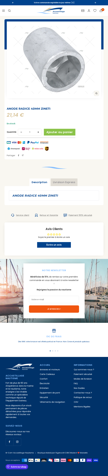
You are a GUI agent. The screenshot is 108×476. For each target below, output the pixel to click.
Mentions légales (82, 406)
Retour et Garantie (49, 215)
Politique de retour (83, 397)
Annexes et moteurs (50, 369)
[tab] (39, 182)
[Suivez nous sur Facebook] (9, 442)
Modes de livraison (83, 378)
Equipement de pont (50, 392)
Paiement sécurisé (83, 374)
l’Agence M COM (62, 453)
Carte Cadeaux (47, 374)
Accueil (10, 104)
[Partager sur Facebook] (18, 155)
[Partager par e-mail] (22, 155)
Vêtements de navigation (52, 402)
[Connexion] (89, 10)
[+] (72, 2)
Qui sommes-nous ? (84, 369)
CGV (76, 402)
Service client (22, 215)
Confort (44, 378)
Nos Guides (79, 388)
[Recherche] (9, 10)
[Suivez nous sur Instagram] (17, 442)
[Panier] (101, 10)
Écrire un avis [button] (54, 244)
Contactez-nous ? (83, 392)
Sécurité (44, 397)
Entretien (44, 388)
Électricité (45, 383)
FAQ (76, 383)
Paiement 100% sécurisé (80, 215)
